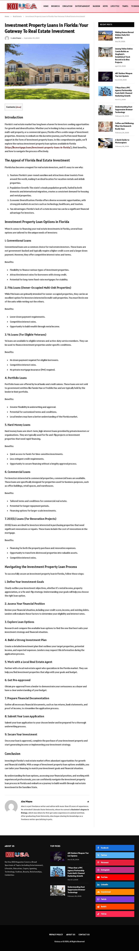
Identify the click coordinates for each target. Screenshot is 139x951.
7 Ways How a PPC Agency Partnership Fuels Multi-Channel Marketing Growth (123, 91)
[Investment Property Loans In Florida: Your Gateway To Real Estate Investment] (47, 71)
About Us (70, 934)
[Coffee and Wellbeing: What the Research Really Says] (105, 127)
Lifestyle (115, 6)
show (18, 107)
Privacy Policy (56, 934)
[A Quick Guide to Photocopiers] (105, 143)
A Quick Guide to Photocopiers (122, 141)
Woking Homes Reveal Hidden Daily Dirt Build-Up (124, 35)
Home (46, 6)
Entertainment (82, 6)
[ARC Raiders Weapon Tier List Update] (105, 77)
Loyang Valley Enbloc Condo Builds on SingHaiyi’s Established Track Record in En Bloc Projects (124, 55)
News (105, 6)
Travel (125, 6)
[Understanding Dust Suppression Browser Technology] (105, 110)
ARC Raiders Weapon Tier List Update (123, 74)
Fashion (96, 6)
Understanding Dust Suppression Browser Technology (124, 109)
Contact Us (84, 934)
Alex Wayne (17, 38)
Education (67, 6)
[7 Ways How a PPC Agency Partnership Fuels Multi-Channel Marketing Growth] (105, 91)
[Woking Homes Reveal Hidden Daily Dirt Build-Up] (105, 36)
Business (55, 6)
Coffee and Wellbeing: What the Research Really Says (124, 126)
